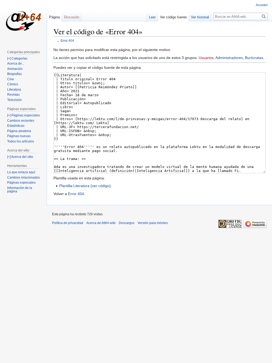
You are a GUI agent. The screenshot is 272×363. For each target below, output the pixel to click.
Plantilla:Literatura (74, 186)
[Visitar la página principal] (23, 21)
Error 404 (67, 40)
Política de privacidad (67, 223)
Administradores (229, 58)
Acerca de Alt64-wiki (101, 223)
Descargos (126, 223)
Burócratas (254, 58)
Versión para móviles (153, 223)
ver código (100, 186)
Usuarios (206, 58)
